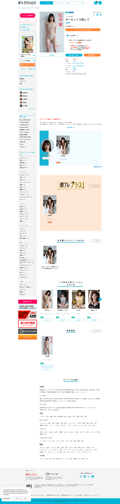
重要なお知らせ (27, 301)
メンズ (23, 289)
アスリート (24, 275)
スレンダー (25, 174)
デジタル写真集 (25, 60)
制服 (23, 160)
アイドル (24, 248)
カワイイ (24, 216)
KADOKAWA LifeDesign (68, 390)
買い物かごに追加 (73, 55)
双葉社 (72, 392)
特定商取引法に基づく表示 (53, 495)
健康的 (23, 189)
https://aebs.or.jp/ (37, 487)
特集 (21, 83)
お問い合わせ (87, 495)
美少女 (23, 206)
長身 (23, 187)
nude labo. (22, 146)
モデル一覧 (31, 109)
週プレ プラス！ (25, 64)
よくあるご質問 (25, 29)
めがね (23, 165)
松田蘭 (27, 7)
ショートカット (25, 182)
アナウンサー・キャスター (27, 262)
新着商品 (22, 78)
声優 (23, 255)
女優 (23, 250)
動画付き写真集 (23, 134)
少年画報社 (43, 392)
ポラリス (22, 144)
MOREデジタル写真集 (81, 398)
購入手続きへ (92, 55)
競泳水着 (23, 162)
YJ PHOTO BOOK (24, 122)
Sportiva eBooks (24, 127)
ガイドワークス (49, 390)
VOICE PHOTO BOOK (25, 137)
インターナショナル (26, 197)
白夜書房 (67, 392)
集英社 (74, 61)
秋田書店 (42, 390)
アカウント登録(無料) (27, 15)
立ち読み (52, 55)
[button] (100, 299)
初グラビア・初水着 (26, 287)
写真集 (23, 7)
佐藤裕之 (75, 69)
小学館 (97, 390)
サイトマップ (95, 495)
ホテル (23, 235)
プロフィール (47, 158)
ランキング (22, 81)
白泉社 (63, 392)
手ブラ (23, 284)
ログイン (27, 20)
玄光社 (77, 390)
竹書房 (48, 392)
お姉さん (24, 209)
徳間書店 (53, 392)
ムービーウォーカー (80, 392)
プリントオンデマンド (25, 139)
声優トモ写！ (23, 142)
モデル (23, 253)
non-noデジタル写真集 (94, 398)
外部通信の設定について (67, 495)
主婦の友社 (92, 390)
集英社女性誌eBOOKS (46, 401)
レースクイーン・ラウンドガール (27, 260)
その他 (23, 294)
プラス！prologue (24, 132)
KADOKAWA (58, 390)
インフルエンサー (26, 265)
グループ (23, 233)
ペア (22, 228)
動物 (22, 292)
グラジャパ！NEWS (26, 69)
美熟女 (23, 211)
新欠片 (58, 392)
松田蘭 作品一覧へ (98, 166)
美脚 (23, 184)
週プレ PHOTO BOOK (25, 120)
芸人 (22, 272)
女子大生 (23, 257)
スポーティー (24, 194)
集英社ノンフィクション (59, 401)
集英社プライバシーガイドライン (37, 495)
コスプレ (24, 157)
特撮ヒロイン (24, 267)
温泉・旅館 (24, 238)
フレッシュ (24, 192)
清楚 (23, 221)
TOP (19, 7)
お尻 (23, 179)
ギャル (23, 199)
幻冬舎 (82, 390)
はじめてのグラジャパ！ (27, 24)
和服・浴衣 (24, 167)
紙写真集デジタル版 (24, 129)
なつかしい (24, 214)
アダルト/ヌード (24, 277)
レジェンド (24, 270)
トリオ (23, 231)
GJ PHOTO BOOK (24, 124)
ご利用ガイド (24, 27)
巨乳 (23, 177)
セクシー (24, 218)
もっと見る (94, 186)
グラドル (24, 245)
